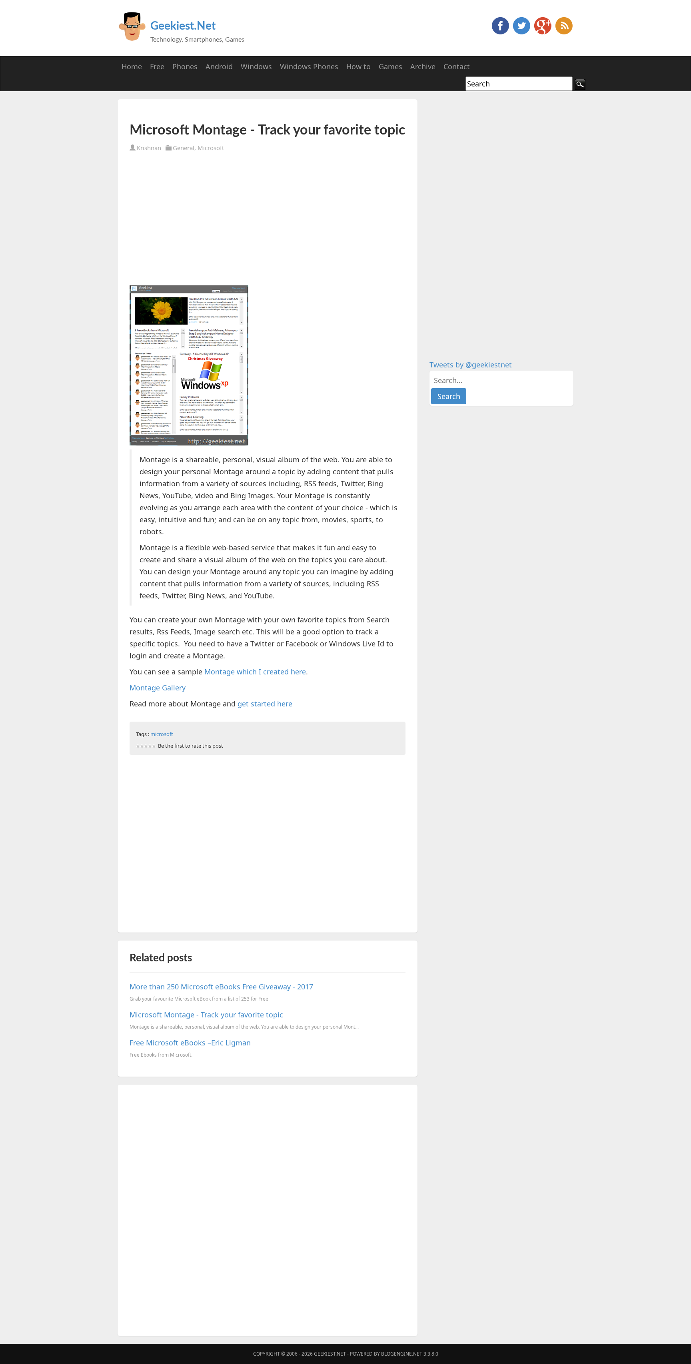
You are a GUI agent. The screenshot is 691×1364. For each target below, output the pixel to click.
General (183, 148)
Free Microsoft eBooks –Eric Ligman (190, 1042)
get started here (265, 703)
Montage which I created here (255, 671)
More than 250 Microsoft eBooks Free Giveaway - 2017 (221, 986)
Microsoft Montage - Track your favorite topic (206, 1014)
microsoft (161, 734)
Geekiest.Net (183, 26)
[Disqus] (267, 1209)
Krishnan (149, 148)
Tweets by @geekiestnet (470, 364)
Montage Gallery (158, 687)
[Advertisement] (223, 111)
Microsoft (211, 148)
